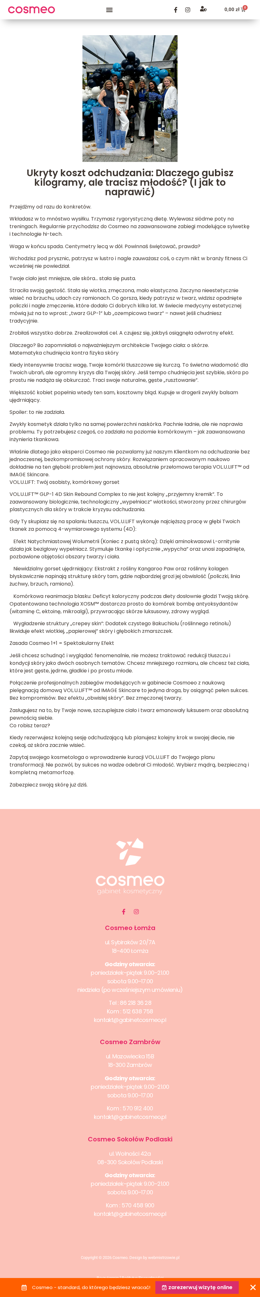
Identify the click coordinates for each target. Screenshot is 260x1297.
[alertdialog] (130, 1287)
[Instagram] (188, 10)
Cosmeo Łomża (130, 927)
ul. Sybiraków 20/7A (130, 942)
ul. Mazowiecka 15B (130, 1056)
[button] (109, 9)
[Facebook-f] (176, 10)
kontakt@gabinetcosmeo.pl (130, 1020)
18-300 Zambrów (130, 1065)
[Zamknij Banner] (253, 1287)
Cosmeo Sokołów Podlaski (130, 1139)
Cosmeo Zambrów (130, 1041)
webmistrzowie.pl (163, 1257)
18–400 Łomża (130, 951)
